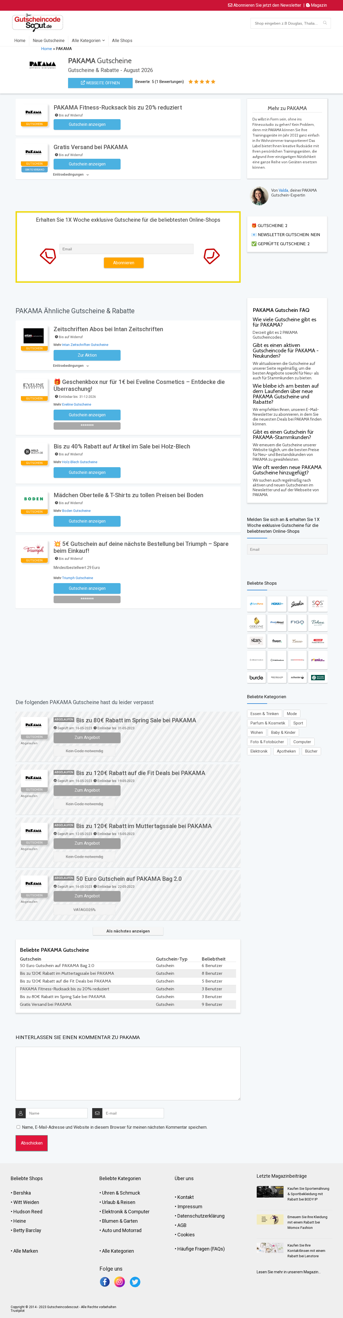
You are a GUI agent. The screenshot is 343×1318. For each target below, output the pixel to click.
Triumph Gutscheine (77, 578)
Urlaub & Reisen (118, 1202)
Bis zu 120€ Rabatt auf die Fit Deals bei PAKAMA (140, 773)
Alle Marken (25, 1251)
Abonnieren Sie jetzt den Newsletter (266, 5)
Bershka (22, 1193)
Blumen (110, 1221)
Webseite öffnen (102, 83)
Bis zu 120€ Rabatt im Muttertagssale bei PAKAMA (144, 826)
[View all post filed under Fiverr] (277, 641)
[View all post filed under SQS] (317, 604)
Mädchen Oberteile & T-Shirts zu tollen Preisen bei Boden (128, 495)
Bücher (311, 751)
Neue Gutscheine (49, 40)
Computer (302, 741)
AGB (182, 1225)
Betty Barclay (27, 1230)
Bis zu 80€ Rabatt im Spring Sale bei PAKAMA (136, 720)
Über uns (184, 1178)
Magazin (318, 5)
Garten (131, 1221)
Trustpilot (18, 1311)
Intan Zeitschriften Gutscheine (85, 345)
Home (19, 40)
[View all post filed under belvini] (317, 622)
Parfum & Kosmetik (268, 723)
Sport (298, 723)
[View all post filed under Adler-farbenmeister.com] (317, 641)
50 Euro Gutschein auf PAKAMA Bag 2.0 (129, 878)
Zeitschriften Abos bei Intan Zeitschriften (108, 329)
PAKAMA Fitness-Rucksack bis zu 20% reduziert (118, 107)
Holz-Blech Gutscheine (79, 462)
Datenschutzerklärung (201, 1216)
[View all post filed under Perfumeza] (277, 677)
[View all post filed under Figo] (297, 622)
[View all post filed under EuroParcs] (256, 604)
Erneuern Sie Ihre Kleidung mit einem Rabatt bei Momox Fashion (307, 1222)
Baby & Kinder (283, 732)
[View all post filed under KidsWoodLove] (277, 660)
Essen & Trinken (265, 713)
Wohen (257, 732)
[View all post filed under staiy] (256, 641)
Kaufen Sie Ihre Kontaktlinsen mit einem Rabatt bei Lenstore (306, 1250)
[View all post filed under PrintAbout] (277, 622)
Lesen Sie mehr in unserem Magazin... (289, 1272)
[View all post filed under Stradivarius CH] (256, 660)
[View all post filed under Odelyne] (256, 622)
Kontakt (185, 1197)
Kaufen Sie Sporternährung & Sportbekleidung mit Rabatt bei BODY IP (308, 1194)
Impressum (189, 1206)
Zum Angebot (87, 737)
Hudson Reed (27, 1211)
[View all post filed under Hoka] (277, 604)
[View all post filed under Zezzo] (297, 641)
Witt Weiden (26, 1202)
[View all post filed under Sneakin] (297, 604)
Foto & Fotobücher (267, 741)
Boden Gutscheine (76, 511)
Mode (292, 713)
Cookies (186, 1234)
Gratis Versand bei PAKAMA (91, 147)
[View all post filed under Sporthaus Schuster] (297, 677)
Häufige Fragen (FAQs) (201, 1249)
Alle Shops (122, 40)
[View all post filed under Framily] (317, 660)
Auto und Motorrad (121, 1230)
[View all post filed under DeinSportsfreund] (297, 660)
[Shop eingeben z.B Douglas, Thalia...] (325, 23)
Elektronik (259, 751)
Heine (19, 1221)
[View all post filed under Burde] (256, 677)
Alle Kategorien (86, 40)
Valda (283, 190)
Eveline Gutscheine (76, 404)
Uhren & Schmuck (121, 1193)
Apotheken (286, 751)
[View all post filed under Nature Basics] (317, 677)
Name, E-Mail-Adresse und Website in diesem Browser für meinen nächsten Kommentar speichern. (114, 1127)
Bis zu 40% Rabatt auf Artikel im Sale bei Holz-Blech (122, 446)
